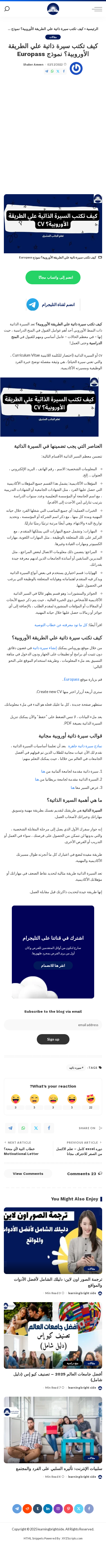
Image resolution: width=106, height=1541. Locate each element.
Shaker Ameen (33, 64)
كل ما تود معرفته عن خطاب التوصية (60, 625)
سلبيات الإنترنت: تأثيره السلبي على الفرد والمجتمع (59, 1468)
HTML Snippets (34, 1538)
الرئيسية (92, 29)
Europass (71, 679)
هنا (43, 771)
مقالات (53, 36)
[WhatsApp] (52, 71)
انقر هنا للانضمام (53, 965)
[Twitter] (58, 71)
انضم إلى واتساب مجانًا (56, 277)
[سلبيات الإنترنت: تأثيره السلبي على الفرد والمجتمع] (53, 1430)
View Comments (28, 1174)
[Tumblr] (37, 1508)
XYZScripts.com (72, 1538)
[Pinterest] (68, 1508)
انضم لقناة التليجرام (58, 304)
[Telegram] (46, 71)
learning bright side (82, 1293)
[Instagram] (58, 1508)
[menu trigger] (95, 9)
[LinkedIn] (47, 1508)
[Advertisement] (53, 136)
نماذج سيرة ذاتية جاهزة (85, 746)
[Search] (7, 9)
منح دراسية (72, 1363)
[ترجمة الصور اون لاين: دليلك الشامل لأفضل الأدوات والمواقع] (53, 1240)
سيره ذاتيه (75, 1067)
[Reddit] (27, 1508)
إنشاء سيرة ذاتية (44, 648)
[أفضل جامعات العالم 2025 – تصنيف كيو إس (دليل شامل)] (53, 1335)
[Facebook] (64, 71)
